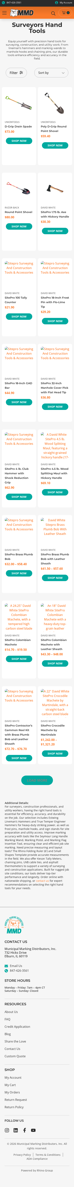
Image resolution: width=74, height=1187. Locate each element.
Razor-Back (12, 207)
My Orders (12, 1092)
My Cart (10, 1085)
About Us (11, 1012)
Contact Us (12, 1049)
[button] (37, 780)
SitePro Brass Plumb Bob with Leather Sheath (55, 559)
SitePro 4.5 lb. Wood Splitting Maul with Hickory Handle (54, 473)
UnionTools (12, 122)
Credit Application (17, 1027)
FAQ (7, 1019)
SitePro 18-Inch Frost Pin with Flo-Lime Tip (55, 302)
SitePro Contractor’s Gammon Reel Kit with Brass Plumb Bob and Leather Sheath (18, 734)
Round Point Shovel (18, 212)
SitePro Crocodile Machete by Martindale (53, 730)
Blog (8, 1034)
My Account (13, 1077)
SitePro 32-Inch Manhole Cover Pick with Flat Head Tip (54, 388)
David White (48, 207)
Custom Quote (15, 1056)
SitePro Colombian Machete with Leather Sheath (54, 644)
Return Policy (14, 1107)
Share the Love (15, 1041)
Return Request (16, 1100)
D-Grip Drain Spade (18, 126)
